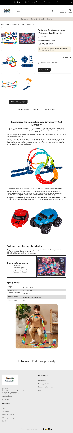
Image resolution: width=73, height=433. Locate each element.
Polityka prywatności (8, 415)
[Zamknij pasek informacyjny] (71, 3)
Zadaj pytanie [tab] (50, 110)
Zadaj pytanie (44, 70)
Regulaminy (5, 411)
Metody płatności (43, 384)
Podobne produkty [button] (43, 361)
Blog (39, 390)
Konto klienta (42, 381)
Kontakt (4, 421)
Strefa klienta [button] (43, 376)
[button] (9, 38)
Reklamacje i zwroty (8, 418)
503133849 (5, 399)
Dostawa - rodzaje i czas (45, 387)
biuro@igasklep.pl (7, 396)
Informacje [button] (6, 403)
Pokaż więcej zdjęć (18, 102)
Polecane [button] (23, 361)
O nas (3, 408)
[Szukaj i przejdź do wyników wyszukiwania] (52, 11)
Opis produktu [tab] (23, 110)
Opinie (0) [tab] (37, 110)
